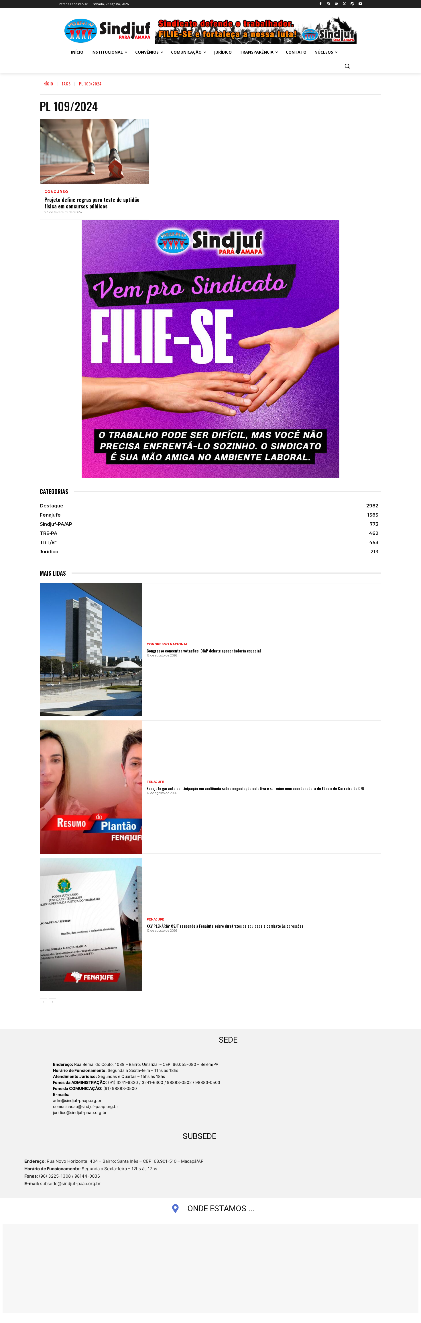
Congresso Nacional (167, 644)
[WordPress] (352, 4)
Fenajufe (155, 781)
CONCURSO (56, 192)
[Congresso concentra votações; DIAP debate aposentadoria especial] (91, 649)
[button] (347, 66)
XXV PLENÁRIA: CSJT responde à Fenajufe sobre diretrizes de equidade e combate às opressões (225, 926)
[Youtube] (360, 4)
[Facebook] (320, 4)
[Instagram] (328, 4)
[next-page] (52, 1002)
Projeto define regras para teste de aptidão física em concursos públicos (91, 203)
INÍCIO (47, 84)
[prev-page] (43, 1002)
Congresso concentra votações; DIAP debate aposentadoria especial (204, 651)
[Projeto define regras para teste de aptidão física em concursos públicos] (94, 151)
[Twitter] (344, 4)
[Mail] (336, 4)
